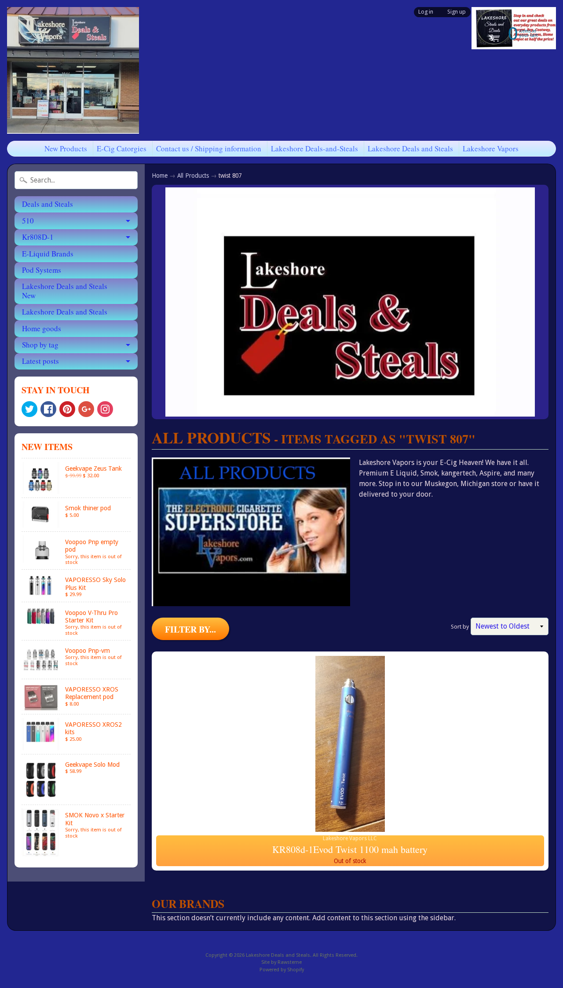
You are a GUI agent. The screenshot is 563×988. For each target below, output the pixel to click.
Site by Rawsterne (281, 962)
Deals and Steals (47, 204)
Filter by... (190, 629)
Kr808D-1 (38, 237)
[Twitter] (29, 409)
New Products (65, 148)
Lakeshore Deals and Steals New (64, 290)
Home (160, 175)
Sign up (456, 12)
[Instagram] (105, 409)
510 (28, 221)
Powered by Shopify (282, 970)
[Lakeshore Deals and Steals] (73, 70)
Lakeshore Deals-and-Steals (314, 148)
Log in (425, 12)
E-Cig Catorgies (121, 148)
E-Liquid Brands (47, 254)
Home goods (41, 328)
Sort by (460, 626)
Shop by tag (40, 345)
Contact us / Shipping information (208, 148)
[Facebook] (48, 409)
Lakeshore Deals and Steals (410, 148)
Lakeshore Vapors (491, 148)
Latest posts (40, 361)
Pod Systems (41, 270)
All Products (193, 175)
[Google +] (86, 409)
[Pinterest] (67, 409)
